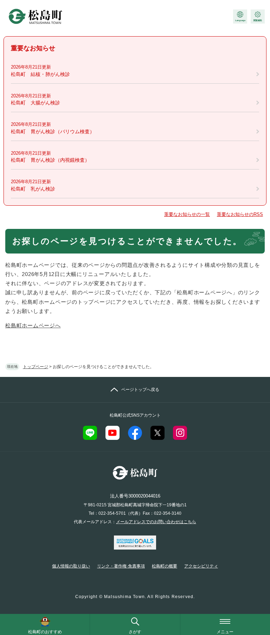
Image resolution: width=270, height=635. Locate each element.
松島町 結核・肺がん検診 (40, 74)
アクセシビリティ (201, 566)
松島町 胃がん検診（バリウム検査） (53, 131)
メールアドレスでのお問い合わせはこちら (156, 521)
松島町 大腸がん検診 (35, 102)
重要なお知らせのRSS (240, 214)
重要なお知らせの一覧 (187, 214)
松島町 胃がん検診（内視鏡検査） (50, 160)
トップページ (35, 366)
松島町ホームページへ (33, 325)
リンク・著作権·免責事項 (121, 566)
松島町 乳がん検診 (33, 189)
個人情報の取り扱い (71, 566)
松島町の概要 (164, 566)
